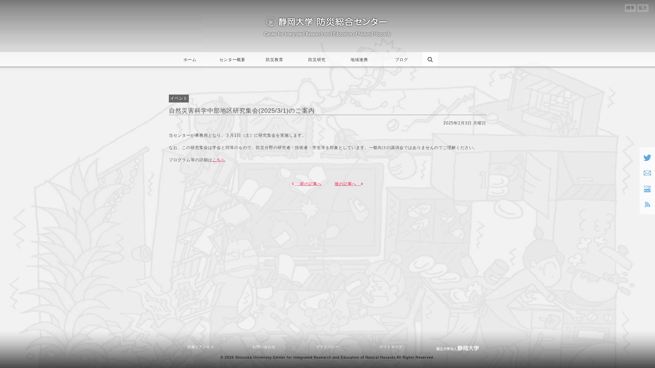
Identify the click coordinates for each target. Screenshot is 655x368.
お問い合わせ (266, 347)
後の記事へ (348, 184)
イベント (179, 98)
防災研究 (317, 59)
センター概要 (232, 59)
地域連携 (359, 59)
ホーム (189, 59)
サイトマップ (390, 347)
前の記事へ (308, 184)
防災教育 (274, 59)
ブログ (401, 59)
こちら (218, 160)
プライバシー (327, 347)
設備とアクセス (200, 347)
